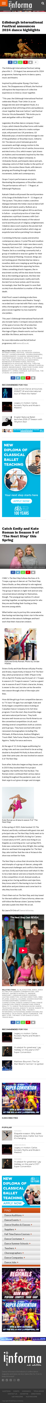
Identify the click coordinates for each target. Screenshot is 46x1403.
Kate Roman (19, 1012)
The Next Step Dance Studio (25, 1015)
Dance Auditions (13, 1215)
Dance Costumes (13, 1238)
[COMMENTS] (35, 61)
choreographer (17, 354)
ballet (5, 354)
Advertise (24, 1394)
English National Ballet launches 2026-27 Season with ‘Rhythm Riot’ (28, 419)
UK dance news (17, 373)
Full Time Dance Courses (17, 1234)
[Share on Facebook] (10, 61)
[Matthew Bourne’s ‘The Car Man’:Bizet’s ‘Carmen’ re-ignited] (7, 1065)
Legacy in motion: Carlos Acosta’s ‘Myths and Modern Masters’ (27, 405)
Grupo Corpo (21, 365)
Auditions (6, 1391)
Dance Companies (13, 1257)
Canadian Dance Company (24, 995)
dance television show (24, 1006)
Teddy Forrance (30, 1014)
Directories (36, 1394)
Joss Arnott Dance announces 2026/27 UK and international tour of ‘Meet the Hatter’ (28, 391)
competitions (8, 1003)
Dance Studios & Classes (17, 1224)
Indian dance (15, 367)
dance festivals (18, 360)
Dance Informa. (26, 910)
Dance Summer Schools (16, 1243)
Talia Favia (17, 1014)
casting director (10, 997)
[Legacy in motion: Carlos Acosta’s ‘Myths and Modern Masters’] (7, 407)
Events (16, 1391)
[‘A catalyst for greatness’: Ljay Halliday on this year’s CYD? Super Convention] (7, 1051)
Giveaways (26, 1391)
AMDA (34, 990)
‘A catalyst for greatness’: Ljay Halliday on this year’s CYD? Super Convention (27, 1049)
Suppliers (9, 1229)
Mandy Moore (32, 1012)
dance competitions (26, 1003)
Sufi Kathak (33, 371)
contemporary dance (12, 358)
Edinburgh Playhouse (12, 364)
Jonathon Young (30, 367)
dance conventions (23, 1004)
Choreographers (13, 1253)
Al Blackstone (24, 990)
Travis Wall (8, 1017)
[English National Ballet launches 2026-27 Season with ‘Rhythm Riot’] (7, 421)
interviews (7, 1012)
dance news (32, 360)
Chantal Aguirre (18, 999)
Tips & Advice (39, 1391)
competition (25, 1001)
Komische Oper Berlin (18, 369)
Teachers (9, 1248)
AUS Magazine (31, 1397)
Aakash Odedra (32, 353)
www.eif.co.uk (22, 343)
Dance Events (11, 1220)
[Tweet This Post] (15, 61)
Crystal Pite (30, 358)
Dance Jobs (10, 1262)
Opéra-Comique (19, 371)
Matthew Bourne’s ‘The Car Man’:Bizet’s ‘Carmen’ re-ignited (28, 1062)
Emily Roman (15, 1010)
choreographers (34, 354)
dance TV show (27, 1008)
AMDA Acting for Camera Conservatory (22, 991)
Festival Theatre (32, 364)
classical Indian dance (28, 356)
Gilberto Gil (8, 365)
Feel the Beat (28, 1010)
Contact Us (12, 1394)
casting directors (28, 997)
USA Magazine (17, 1397)
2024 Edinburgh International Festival (17, 352)
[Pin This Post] (25, 61)
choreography (9, 356)
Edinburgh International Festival (18, 362)
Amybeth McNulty (18, 993)
